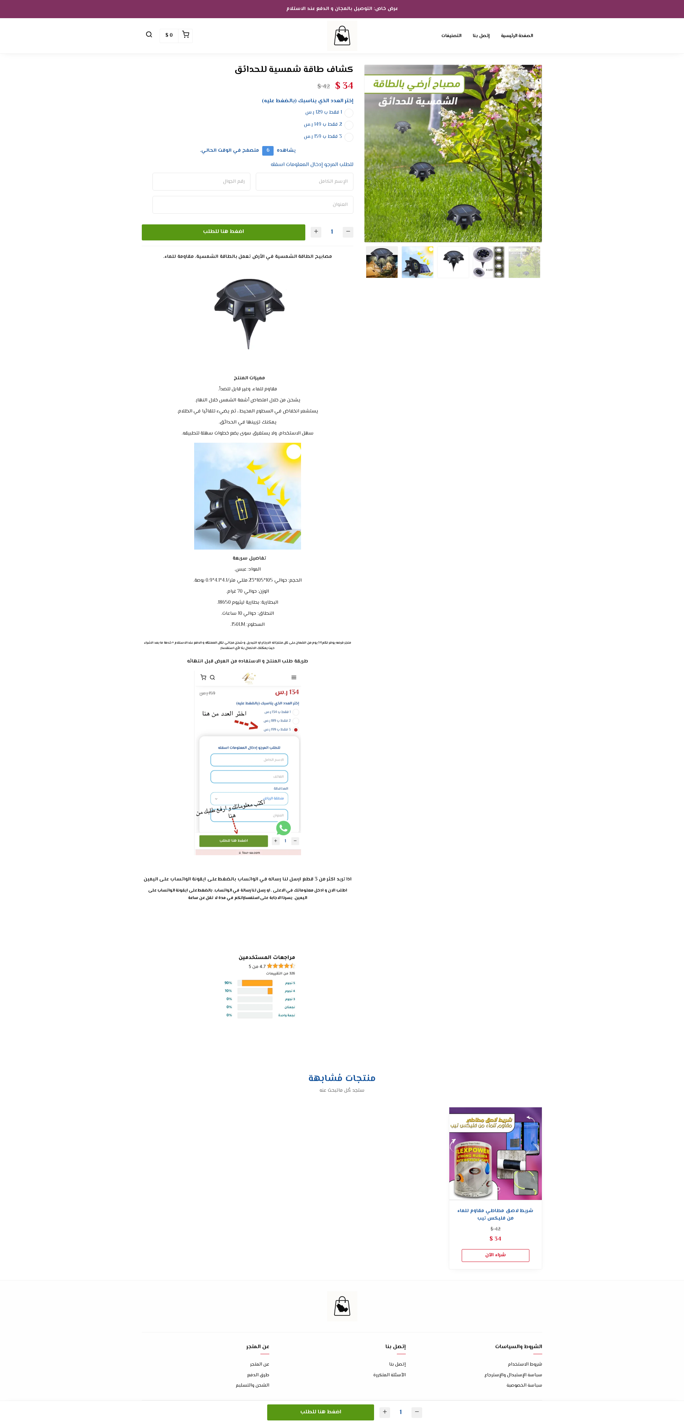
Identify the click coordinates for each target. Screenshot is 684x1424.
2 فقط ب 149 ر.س (323, 125)
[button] (149, 36)
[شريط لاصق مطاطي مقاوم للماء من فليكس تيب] (495, 1153)
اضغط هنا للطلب (223, 232)
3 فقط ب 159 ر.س (323, 137)
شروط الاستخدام (525, 1364)
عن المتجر (259, 1364)
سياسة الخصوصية (524, 1385)
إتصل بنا (481, 36)
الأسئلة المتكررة (389, 1375)
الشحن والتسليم (252, 1385)
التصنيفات (451, 36)
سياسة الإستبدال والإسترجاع (513, 1375)
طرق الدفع (258, 1375)
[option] (453, 153)
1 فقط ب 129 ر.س (323, 112)
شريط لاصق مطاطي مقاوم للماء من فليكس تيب (495, 1214)
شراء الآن (495, 1255)
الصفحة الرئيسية (517, 36)
